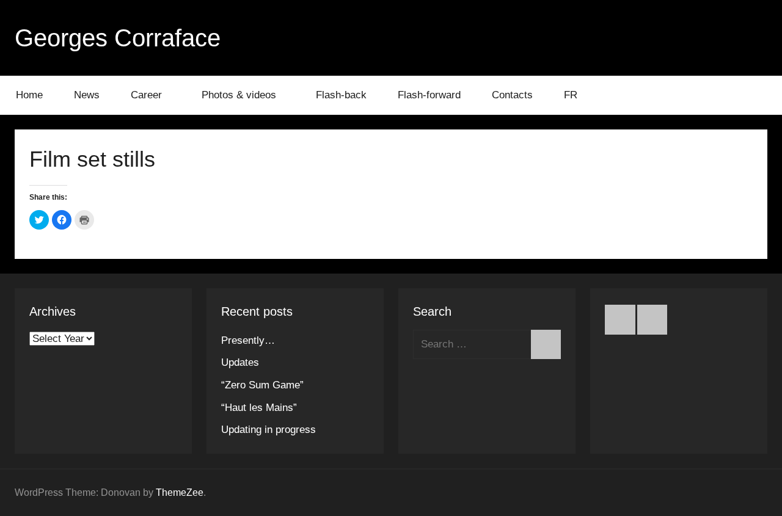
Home (29, 95)
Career (146, 95)
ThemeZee (179, 492)
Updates (240, 362)
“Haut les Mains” (259, 407)
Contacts (512, 95)
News (87, 95)
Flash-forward (429, 95)
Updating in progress (268, 429)
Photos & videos (239, 95)
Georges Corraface (118, 37)
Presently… (248, 340)
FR (570, 95)
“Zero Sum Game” (262, 385)
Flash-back (341, 95)
